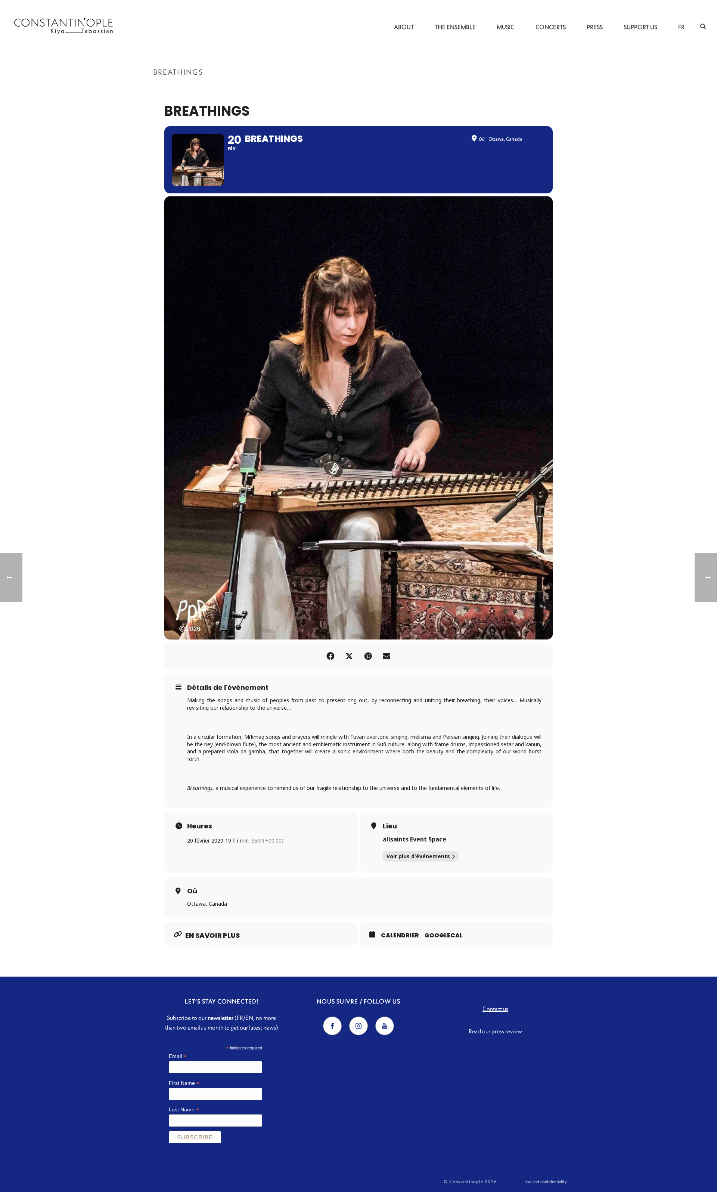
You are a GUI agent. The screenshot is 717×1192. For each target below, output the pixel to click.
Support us (640, 27)
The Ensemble (455, 27)
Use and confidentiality (545, 1181)
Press (595, 27)
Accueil (521, 87)
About (404, 27)
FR (681, 27)
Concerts (551, 27)
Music (506, 27)
